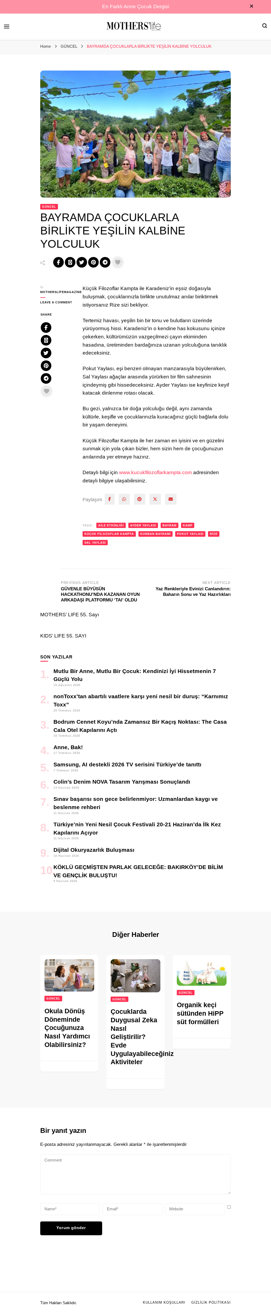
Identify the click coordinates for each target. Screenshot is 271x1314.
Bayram (169, 525)
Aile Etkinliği (111, 525)
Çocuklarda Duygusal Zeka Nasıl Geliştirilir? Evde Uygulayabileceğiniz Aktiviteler (142, 1037)
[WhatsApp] (124, 499)
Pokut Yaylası (190, 533)
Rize (214, 533)
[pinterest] (139, 499)
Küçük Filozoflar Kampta (109, 533)
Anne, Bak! (68, 747)
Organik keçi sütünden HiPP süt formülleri (200, 1013)
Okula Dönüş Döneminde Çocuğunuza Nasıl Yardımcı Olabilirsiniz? (67, 1027)
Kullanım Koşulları (164, 1302)
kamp (187, 525)
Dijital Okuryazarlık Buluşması (93, 850)
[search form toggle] (264, 26)
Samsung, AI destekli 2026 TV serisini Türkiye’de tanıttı (127, 764)
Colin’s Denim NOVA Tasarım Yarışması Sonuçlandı (121, 782)
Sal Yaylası (95, 542)
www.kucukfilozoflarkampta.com (155, 472)
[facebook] (110, 499)
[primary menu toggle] (6, 26)
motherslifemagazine (57, 292)
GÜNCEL (49, 206)
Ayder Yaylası (143, 525)
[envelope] (171, 499)
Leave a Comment (57, 302)
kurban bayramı (155, 533)
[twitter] (155, 499)
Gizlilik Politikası (211, 1302)
